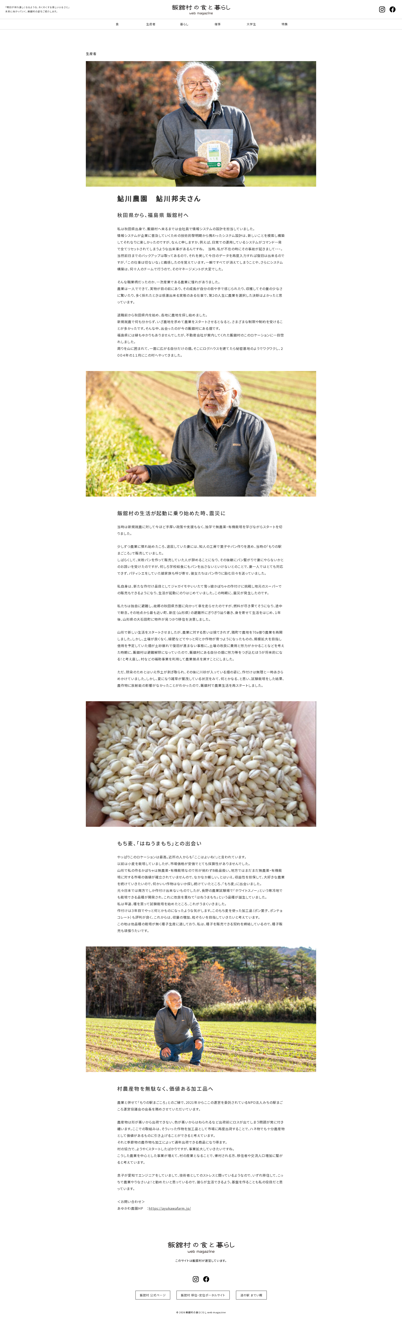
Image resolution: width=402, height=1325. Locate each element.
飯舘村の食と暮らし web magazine (201, 9)
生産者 (151, 24)
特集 (285, 24)
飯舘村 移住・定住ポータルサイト (203, 1295)
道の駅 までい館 (251, 1295)
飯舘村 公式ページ (153, 1295)
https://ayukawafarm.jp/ (170, 1208)
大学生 (251, 24)
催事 (218, 24)
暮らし (184, 24)
